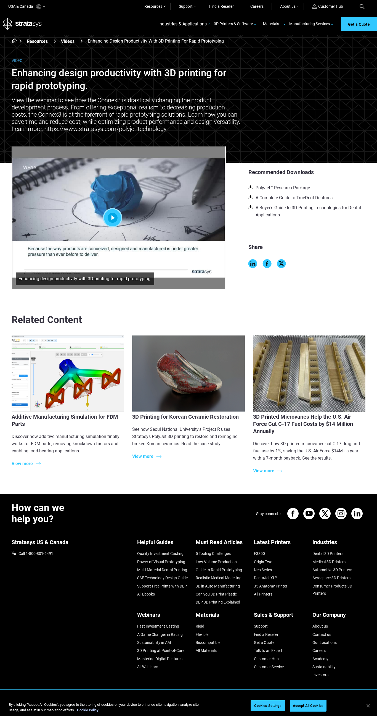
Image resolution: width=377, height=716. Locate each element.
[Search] (362, 6)
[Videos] (82, 41)
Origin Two (263, 562)
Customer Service (269, 667)
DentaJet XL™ (266, 578)
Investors (320, 675)
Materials (271, 24)
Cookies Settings (268, 706)
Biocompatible (208, 642)
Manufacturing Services (309, 24)
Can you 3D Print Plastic (216, 594)
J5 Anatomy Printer (270, 586)
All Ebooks (146, 594)
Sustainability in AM (154, 642)
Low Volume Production (216, 562)
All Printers (263, 594)
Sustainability (324, 667)
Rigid (200, 626)
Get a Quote (264, 642)
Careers (257, 6)
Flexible (202, 634)
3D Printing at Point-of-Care (160, 650)
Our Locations (324, 642)
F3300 (259, 553)
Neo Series (263, 570)
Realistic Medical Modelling (218, 578)
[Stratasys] (22, 24)
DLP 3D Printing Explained (218, 602)
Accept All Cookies (308, 706)
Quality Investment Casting (160, 553)
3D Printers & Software (233, 24)
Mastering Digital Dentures (159, 659)
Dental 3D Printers (327, 553)
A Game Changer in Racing (160, 634)
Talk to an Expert (268, 650)
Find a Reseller (221, 6)
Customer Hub (330, 6)
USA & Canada (21, 6)
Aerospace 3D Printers (331, 578)
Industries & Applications (182, 24)
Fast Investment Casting (158, 626)
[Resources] (55, 41)
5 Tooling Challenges (213, 553)
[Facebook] (267, 263)
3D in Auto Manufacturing (218, 586)
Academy (320, 659)
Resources (153, 6)
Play (130, 217)
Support (186, 6)
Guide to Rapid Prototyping (219, 570)
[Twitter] (281, 263)
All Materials (206, 650)
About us (288, 6)
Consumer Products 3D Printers (332, 590)
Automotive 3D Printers (332, 570)
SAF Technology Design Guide (162, 578)
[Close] (368, 706)
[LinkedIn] (252, 263)
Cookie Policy (88, 710)
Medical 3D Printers (329, 562)
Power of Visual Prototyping (161, 562)
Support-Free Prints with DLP (162, 586)
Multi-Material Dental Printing (162, 570)
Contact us (321, 634)
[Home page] (13, 41)
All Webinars (147, 667)
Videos (68, 41)
